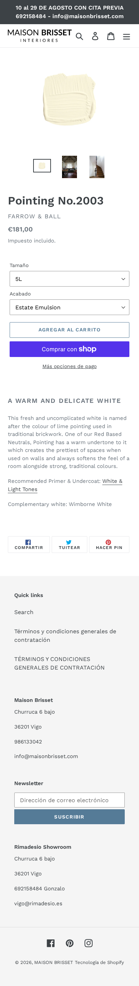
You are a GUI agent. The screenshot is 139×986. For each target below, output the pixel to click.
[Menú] (126, 36)
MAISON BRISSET (53, 962)
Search (24, 612)
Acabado (20, 294)
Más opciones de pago (69, 366)
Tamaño (19, 265)
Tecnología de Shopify (99, 962)
